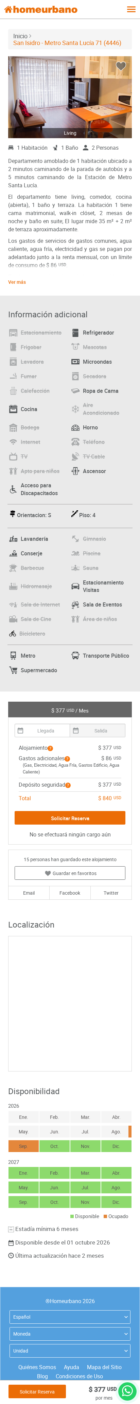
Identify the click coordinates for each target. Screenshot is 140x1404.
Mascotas (95, 347)
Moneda (22, 1334)
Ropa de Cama (101, 391)
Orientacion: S (34, 515)
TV (24, 456)
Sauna (91, 568)
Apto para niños (40, 471)
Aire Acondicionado (101, 409)
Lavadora (32, 361)
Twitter (111, 893)
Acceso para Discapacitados (39, 489)
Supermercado (39, 670)
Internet (30, 442)
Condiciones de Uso (79, 1376)
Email (29, 893)
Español (21, 1317)
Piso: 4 (87, 515)
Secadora (94, 376)
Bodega (30, 427)
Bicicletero (32, 633)
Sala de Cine (36, 619)
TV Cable (94, 456)
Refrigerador (98, 332)
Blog (42, 1376)
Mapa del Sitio (104, 1367)
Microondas (97, 361)
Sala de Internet (40, 604)
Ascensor (94, 471)
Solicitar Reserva (37, 1391)
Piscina (92, 553)
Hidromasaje (36, 586)
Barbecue (32, 568)
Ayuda (71, 1367)
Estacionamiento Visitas (103, 586)
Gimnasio (94, 539)
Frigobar (31, 347)
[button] (50, 748)
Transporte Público (106, 655)
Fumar (29, 376)
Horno (90, 427)
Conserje (31, 553)
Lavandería (34, 539)
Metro (28, 655)
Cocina (29, 409)
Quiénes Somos (37, 1367)
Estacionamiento (41, 332)
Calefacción (35, 391)
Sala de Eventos (102, 604)
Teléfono (94, 442)
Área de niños (100, 619)
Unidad (20, 1350)
